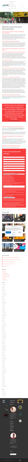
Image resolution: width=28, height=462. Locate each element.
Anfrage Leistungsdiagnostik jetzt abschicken (9, 197)
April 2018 (3, 377)
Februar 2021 (4, 343)
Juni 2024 (3, 305)
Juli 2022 (3, 327)
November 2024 (4, 302)
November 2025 (4, 293)
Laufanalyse (3, 271)
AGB (6, 196)
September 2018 (4, 371)
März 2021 (3, 342)
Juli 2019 (3, 361)
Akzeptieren (8, 232)
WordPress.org (4, 395)
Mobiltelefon (5, 169)
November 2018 (4, 370)
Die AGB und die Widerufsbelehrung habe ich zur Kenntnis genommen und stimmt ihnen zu (13, 193)
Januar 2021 (3, 345)
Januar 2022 (3, 333)
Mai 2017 (3, 379)
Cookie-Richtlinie (14, 234)
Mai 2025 (3, 299)
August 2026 (3, 284)
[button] (21, 226)
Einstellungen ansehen (19, 232)
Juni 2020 (3, 351)
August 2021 (3, 339)
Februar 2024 (4, 309)
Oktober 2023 (4, 314)
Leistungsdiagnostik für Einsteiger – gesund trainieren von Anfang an (11, 259)
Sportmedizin (4, 278)
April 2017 (3, 380)
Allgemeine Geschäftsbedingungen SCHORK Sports (9, 191)
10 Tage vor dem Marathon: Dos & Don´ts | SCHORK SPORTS (11, 257)
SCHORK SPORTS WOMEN (12, 6)
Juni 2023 (3, 318)
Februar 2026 (4, 290)
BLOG (9, 10)
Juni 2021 (3, 340)
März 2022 (3, 330)
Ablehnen (14, 232)
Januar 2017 (3, 383)
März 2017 (3, 382)
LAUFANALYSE (11, 3)
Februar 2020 (4, 355)
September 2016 (4, 386)
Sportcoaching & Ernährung (22, 209)
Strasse (4, 160)
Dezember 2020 (4, 346)
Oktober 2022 (4, 324)
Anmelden (3, 391)
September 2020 (4, 349)
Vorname (4, 158)
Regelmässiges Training (19, 35)
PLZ (4, 162)
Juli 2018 (3, 374)
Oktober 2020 (4, 348)
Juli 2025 (3, 296)
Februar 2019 (4, 367)
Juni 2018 (3, 376)
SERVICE (14, 8)
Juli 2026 (3, 286)
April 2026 (3, 287)
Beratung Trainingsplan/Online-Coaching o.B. (9, 180)
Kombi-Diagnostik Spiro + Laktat (11, 140)
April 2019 (3, 364)
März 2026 (3, 289)
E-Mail (4, 167)
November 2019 (4, 358)
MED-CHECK (10, 8)
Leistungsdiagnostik (14, 139)
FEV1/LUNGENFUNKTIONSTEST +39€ (9, 179)
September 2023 (4, 315)
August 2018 (3, 373)
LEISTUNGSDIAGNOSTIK (12, 1)
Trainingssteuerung (6, 129)
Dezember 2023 (4, 312)
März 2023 (3, 321)
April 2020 (3, 352)
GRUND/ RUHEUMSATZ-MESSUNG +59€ (9, 178)
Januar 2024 (3, 311)
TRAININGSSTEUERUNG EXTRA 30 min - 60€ (9, 181)
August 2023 (3, 317)
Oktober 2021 (4, 336)
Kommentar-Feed (4, 394)
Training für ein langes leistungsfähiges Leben (9, 261)
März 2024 (3, 308)
